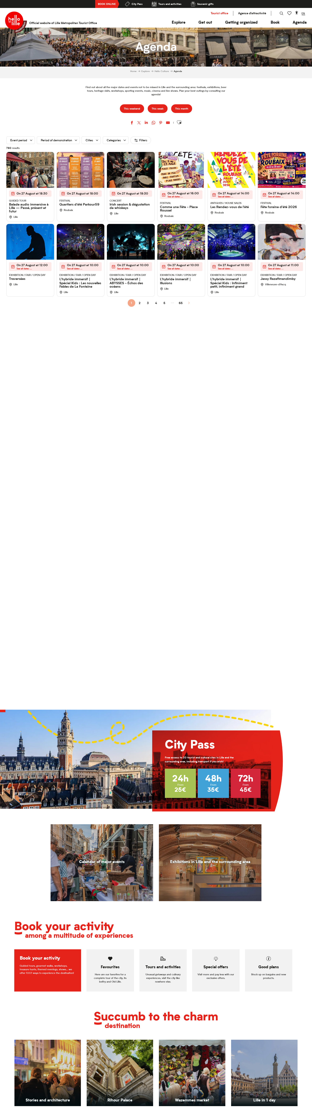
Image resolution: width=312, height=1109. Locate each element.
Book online (107, 4)
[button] (178, 22)
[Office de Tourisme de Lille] (16, 22)
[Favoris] (290, 13)
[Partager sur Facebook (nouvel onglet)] (132, 123)
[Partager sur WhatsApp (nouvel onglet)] (153, 123)
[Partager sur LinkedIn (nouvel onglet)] (146, 123)
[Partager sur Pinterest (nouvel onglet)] (160, 123)
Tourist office (219, 13)
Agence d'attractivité (252, 13)
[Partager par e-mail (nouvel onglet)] (168, 123)
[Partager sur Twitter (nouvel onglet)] (139, 123)
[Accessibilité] (296, 12)
